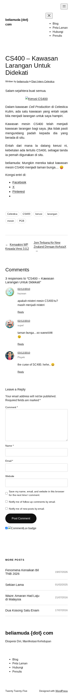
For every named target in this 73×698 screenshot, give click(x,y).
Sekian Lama (14, 585)
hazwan (22, 293)
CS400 (26, 213)
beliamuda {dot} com (29, 633)
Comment (11, 407)
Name (9, 445)
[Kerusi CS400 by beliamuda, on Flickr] (36, 99)
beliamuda (23, 81)
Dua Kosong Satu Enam (22, 610)
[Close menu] (49, 16)
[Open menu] (64, 6)
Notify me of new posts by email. (27, 508)
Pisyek (21, 357)
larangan (52, 213)
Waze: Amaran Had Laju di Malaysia (22, 597)
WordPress (61, 690)
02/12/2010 (24, 289)
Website (9, 476)
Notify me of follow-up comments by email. (32, 501)
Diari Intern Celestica (42, 81)
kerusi (38, 213)
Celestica (12, 213)
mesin (10, 220)
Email (9, 460)
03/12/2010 (24, 352)
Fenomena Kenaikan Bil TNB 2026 (22, 572)
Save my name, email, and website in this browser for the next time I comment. (36, 493)
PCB (21, 220)
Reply (21, 312)
